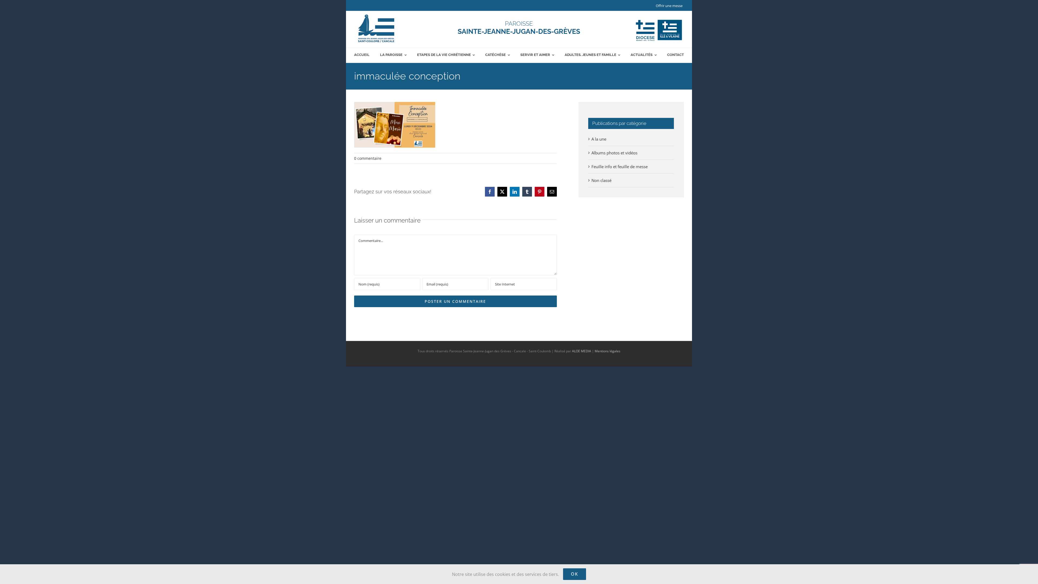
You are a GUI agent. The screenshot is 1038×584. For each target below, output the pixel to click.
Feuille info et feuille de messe (619, 166)
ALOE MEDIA (581, 351)
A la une (598, 139)
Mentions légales (607, 351)
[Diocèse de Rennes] (659, 19)
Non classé (601, 180)
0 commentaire (367, 158)
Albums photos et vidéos (614, 152)
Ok (574, 574)
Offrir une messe (669, 5)
